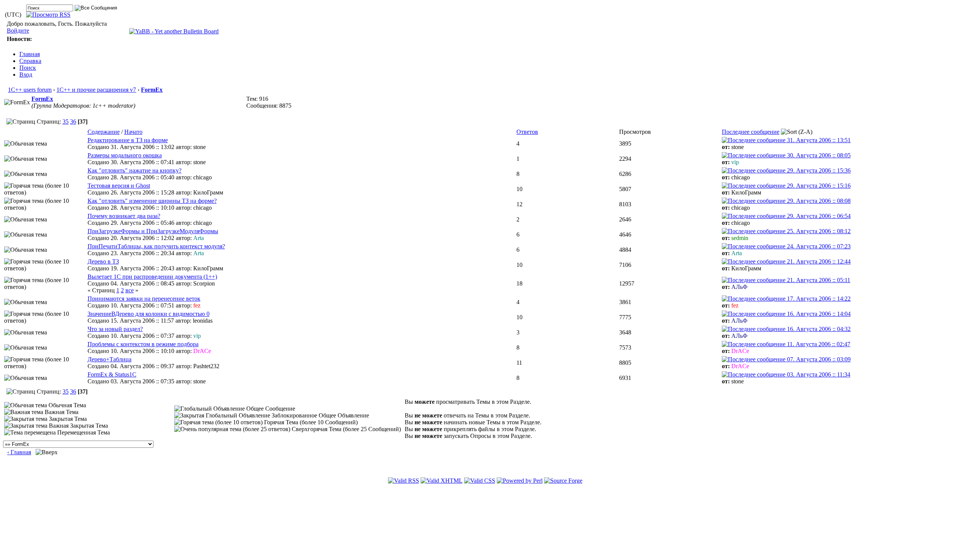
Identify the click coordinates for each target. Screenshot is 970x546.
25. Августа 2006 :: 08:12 (818, 231)
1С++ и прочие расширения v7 (96, 89)
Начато (133, 132)
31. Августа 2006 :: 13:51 (818, 140)
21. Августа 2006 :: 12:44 (818, 261)
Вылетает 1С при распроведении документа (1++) (152, 276)
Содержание (104, 132)
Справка (30, 61)
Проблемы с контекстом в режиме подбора (143, 344)
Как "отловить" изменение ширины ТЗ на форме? (152, 201)
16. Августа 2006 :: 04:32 (818, 329)
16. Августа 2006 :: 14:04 (818, 314)
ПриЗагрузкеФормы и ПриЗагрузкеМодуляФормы (153, 231)
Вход (25, 74)
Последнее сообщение (750, 132)
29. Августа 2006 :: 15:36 (818, 170)
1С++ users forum (30, 89)
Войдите (18, 30)
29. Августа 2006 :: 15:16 (818, 185)
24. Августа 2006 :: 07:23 (818, 246)
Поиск (27, 67)
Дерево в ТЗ (103, 261)
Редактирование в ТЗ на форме (128, 140)
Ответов (527, 132)
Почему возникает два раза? (124, 216)
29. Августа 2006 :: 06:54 (818, 216)
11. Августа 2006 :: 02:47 (817, 344)
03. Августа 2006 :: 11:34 (817, 374)
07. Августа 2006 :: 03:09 (818, 359)
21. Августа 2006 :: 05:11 (817, 280)
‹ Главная (19, 452)
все (129, 290)
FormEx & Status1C (112, 374)
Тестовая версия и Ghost (119, 185)
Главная (29, 54)
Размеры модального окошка (125, 155)
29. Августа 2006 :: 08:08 (818, 201)
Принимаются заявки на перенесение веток (144, 298)
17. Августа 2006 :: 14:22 (818, 298)
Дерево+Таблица (109, 359)
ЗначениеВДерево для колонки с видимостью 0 (149, 314)
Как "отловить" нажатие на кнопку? (134, 170)
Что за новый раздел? (115, 329)
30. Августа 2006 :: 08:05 (818, 155)
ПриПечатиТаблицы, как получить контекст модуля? (156, 246)
